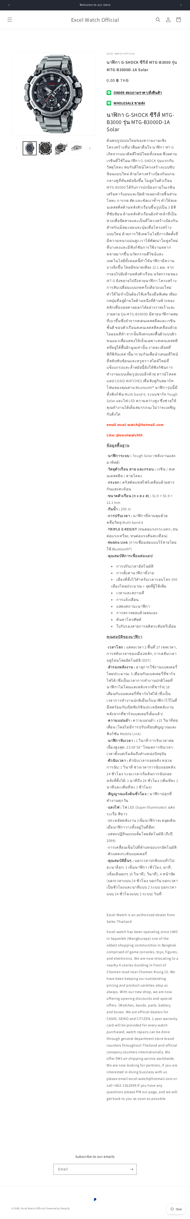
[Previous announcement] (9, 5)
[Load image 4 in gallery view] (76, 148)
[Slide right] (90, 148)
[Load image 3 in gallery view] (61, 148)
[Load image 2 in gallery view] (45, 148)
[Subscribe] (131, 1169)
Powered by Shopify (58, 1208)
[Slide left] (17, 148)
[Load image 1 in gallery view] (29, 148)
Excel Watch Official (33, 1208)
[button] (10, 20)
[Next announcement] (181, 5)
